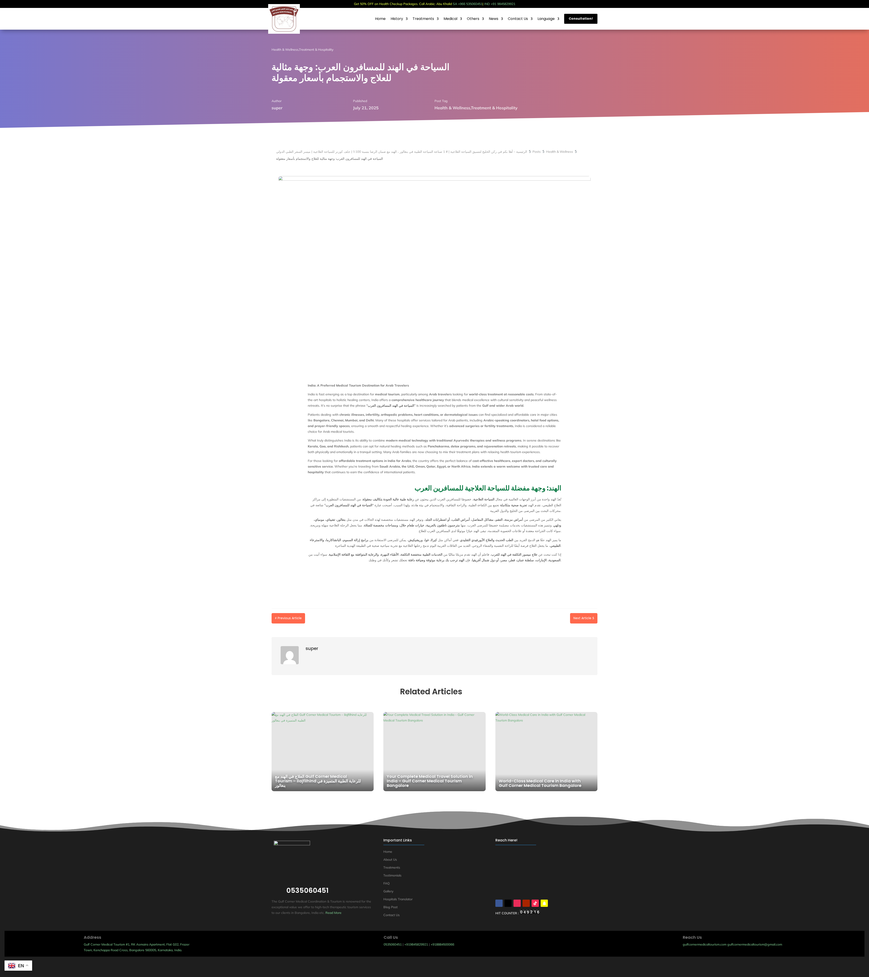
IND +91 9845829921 (499, 4)
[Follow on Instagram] (517, 903)
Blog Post (390, 907)
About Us (390, 860)
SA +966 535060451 (467, 4)
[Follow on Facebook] (499, 903)
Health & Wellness (285, 50)
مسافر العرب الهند (422, 967)
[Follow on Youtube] (526, 903)
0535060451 (393, 944)
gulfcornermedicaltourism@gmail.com (754, 944)
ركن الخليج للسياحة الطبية (454, 967)
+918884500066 (442, 944)
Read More (333, 913)
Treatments (391, 867)
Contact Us (391, 915)
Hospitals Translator (398, 899)
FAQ (386, 883)
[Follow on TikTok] (535, 903)
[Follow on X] (508, 903)
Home (387, 852)
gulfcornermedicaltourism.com (704, 944)
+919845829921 (416, 944)
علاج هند (402, 967)
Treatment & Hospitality (316, 50)
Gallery (388, 891)
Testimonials (392, 875)
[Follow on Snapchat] (544, 903)
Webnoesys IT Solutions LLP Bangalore (450, 962)
